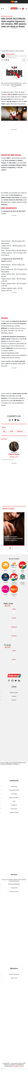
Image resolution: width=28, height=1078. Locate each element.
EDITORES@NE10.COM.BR (17, 1066)
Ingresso (20, 431)
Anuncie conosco (14, 891)
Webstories (8, 508)
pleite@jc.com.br (14, 457)
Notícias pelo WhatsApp (14, 884)
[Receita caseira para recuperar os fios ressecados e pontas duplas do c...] (14, 529)
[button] (10, 548)
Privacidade (14, 794)
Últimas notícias (14, 692)
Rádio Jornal (14, 978)
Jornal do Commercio (14, 974)
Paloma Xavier (10, 54)
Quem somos (14, 786)
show (11, 431)
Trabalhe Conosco (14, 812)
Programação (14, 887)
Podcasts (14, 696)
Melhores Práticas (14, 797)
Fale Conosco (14, 808)
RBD (4, 431)
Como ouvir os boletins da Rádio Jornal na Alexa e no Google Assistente (14, 880)
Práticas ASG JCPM (14, 790)
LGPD (14, 801)
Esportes (14, 700)
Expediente (14, 805)
